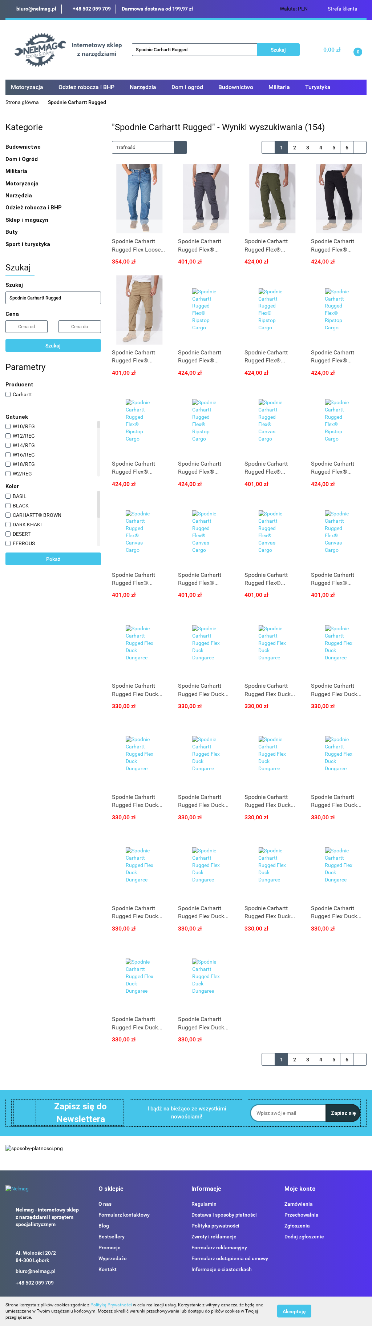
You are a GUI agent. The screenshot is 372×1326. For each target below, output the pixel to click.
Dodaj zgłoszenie (304, 1236)
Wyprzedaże (112, 1258)
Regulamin (204, 1204)
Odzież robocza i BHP (34, 207)
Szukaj (53, 346)
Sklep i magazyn (27, 220)
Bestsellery (111, 1236)
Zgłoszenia (297, 1226)
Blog (103, 1226)
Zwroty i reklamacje (213, 1236)
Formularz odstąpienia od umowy (229, 1258)
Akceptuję (294, 1311)
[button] (111, 1189)
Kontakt (107, 1269)
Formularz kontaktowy (124, 1215)
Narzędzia (19, 195)
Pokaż (53, 559)
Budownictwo (23, 147)
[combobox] (149, 147)
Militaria (17, 171)
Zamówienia (298, 1204)
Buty (11, 232)
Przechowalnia (301, 1215)
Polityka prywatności (215, 1226)
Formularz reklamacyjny (219, 1247)
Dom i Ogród (22, 159)
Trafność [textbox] (125, 147)
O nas (105, 1204)
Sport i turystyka (28, 244)
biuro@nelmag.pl (36, 1271)
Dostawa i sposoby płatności (224, 1215)
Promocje (109, 1247)
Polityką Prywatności (111, 1304)
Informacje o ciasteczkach (221, 1269)
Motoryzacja (22, 183)
